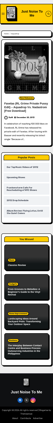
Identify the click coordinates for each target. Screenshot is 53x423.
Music (11, 260)
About (15, 418)
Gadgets (13, 284)
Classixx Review (17, 265)
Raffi (11, 117)
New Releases (26, 98)
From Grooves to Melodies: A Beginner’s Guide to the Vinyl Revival (24, 292)
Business (13, 340)
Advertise (37, 418)
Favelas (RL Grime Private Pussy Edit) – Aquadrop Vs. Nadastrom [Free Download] (26, 107)
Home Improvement (18, 314)
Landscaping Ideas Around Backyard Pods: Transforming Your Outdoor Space (24, 321)
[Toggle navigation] (3, 14)
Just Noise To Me (32, 13)
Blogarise (43, 410)
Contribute (25, 418)
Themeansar (26, 414)
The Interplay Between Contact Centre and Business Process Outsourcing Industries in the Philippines (25, 349)
